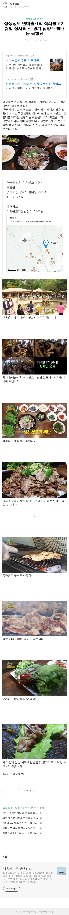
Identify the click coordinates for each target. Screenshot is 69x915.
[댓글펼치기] (8, 856)
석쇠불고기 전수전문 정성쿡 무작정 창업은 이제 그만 (33, 84)
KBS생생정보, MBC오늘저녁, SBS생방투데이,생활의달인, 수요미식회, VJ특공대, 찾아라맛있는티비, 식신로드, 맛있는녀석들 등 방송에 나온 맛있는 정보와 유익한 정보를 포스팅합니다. (28, 877)
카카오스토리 (34, 845)
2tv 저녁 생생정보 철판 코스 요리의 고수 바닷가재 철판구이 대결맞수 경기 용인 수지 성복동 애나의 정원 (20, 812)
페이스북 (27, 845)
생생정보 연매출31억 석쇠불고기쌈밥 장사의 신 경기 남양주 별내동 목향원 (34, 28)
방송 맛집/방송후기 (34, 19)
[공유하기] (12, 790)
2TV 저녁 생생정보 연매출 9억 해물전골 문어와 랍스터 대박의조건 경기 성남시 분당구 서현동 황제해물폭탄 (20, 818)
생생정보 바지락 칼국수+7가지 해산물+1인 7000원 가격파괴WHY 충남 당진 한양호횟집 (20, 828)
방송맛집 (14, 3)
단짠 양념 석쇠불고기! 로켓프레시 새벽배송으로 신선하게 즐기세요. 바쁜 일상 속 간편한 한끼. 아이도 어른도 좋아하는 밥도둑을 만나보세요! (25, 66)
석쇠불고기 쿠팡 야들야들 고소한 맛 (24, 60)
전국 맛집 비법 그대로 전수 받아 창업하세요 (31, 88)
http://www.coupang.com (17, 56)
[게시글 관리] (16, 790)
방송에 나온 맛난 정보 (17, 868)
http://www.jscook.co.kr (17, 79)
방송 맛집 (8, 807)
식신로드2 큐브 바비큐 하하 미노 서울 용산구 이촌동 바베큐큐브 (20, 822)
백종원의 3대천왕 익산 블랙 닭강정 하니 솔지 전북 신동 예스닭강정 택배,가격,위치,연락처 (20, 833)
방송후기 (19, 807)
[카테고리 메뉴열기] (63, 5)
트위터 (42, 845)
